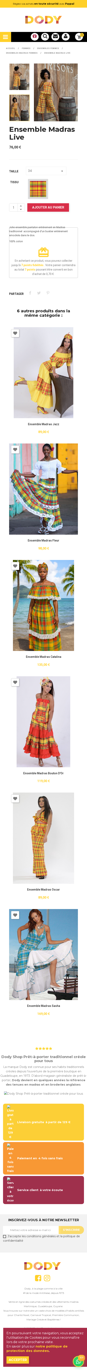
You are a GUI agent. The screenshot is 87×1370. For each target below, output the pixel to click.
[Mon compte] (66, 37)
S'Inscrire (71, 1230)
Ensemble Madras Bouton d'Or (43, 773)
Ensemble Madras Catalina (43, 656)
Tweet (38, 293)
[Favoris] (35, 37)
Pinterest (47, 293)
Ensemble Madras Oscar (43, 889)
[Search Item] (45, 37)
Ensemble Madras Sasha (43, 1005)
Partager (30, 293)
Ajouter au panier (48, 207)
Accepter (18, 1360)
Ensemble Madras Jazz (43, 424)
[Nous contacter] (55, 37)
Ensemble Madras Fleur (43, 540)
